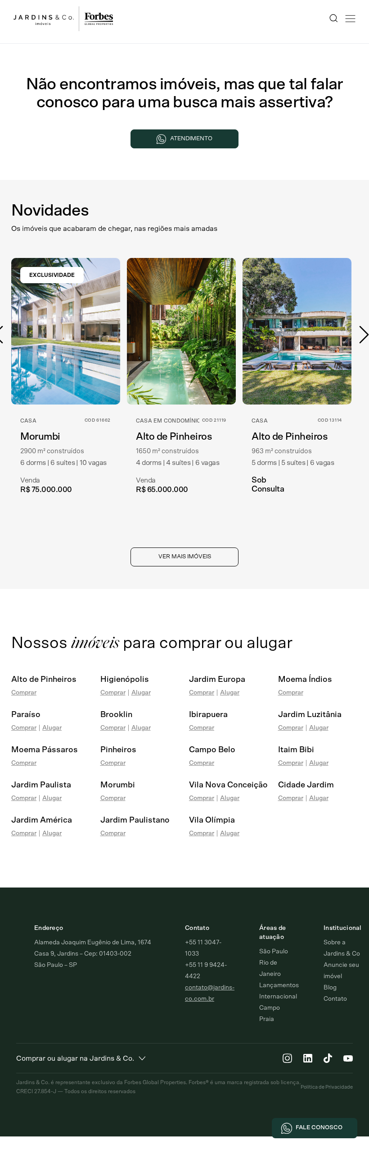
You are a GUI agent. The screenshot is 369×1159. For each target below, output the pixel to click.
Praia (266, 1019)
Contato (335, 999)
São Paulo (273, 951)
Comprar (23, 693)
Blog (330, 987)
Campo (269, 1008)
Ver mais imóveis (184, 557)
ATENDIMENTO (191, 139)
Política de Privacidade (327, 1087)
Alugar (141, 693)
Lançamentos (279, 985)
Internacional (278, 996)
